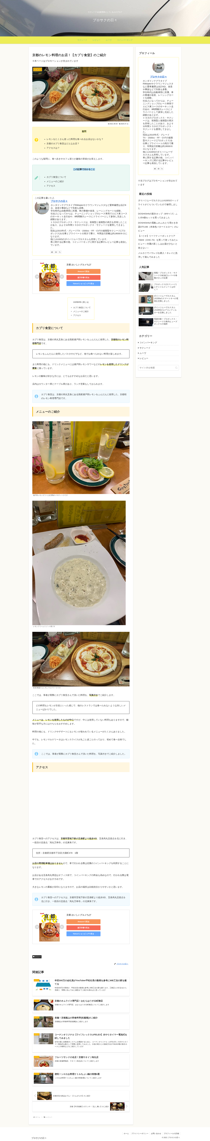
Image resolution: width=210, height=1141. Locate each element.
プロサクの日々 (59, 201)
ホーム (126, 1133)
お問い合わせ (156, 1133)
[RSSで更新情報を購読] (59, 252)
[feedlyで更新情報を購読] (55, 252)
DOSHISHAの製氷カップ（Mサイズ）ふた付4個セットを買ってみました (158, 216)
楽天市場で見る (83, 277)
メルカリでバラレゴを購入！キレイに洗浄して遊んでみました (157, 255)
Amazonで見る (83, 271)
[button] (176, 367)
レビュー (38, 957)
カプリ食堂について (82, 307)
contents (77, 302)
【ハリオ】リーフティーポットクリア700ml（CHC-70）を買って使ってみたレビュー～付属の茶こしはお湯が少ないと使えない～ (158, 242)
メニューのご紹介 (81, 311)
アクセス (77, 315)
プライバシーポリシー (139, 1133)
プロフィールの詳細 (171, 1133)
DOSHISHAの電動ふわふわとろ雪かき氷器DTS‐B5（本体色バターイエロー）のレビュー (158, 227)
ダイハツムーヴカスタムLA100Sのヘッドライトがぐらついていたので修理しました (158, 204)
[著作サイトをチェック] (52, 252)
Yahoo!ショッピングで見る (83, 284)
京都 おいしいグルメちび (78, 264)
